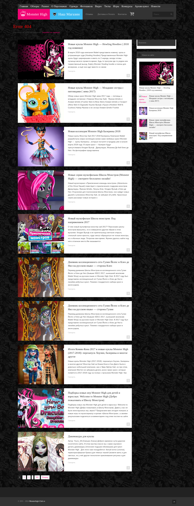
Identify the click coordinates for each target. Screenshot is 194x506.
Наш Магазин (69, 14)
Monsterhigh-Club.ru (37, 501)
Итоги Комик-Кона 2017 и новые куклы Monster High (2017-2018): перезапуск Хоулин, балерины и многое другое (98, 353)
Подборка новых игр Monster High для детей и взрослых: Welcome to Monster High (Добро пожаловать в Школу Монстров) (94, 396)
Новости (155, 6)
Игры (116, 6)
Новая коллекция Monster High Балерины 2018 (94, 131)
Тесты (107, 6)
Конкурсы (127, 6)
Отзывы (89, 14)
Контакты (122, 14)
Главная (24, 6)
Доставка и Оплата (106, 14)
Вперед (45, 477)
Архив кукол (142, 6)
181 (37, 477)
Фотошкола (86, 6)
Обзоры (34, 6)
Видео (98, 6)
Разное (45, 6)
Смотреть (71, 71)
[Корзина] (132, 14)
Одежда (73, 6)
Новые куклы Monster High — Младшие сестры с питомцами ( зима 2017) (161, 98)
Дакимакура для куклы (81, 436)
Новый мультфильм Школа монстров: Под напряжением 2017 (160, 135)
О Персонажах (59, 6)
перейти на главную (51, 32)
